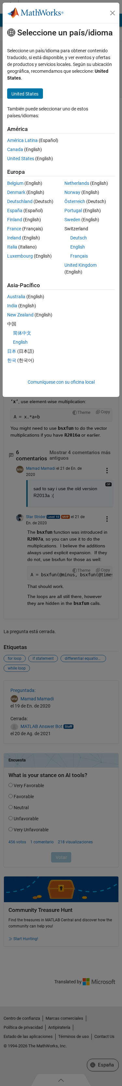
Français (79, 256)
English (77, 246)
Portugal (73, 210)
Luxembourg (20, 256)
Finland (14, 219)
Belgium (15, 183)
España (14, 210)
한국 (11, 360)
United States (20, 158)
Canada (15, 149)
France (14, 228)
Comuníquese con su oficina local (61, 382)
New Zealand (20, 314)
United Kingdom (80, 265)
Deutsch (78, 237)
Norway (72, 192)
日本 (11, 351)
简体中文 (22, 333)
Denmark (16, 192)
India (12, 305)
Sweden (72, 219)
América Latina (22, 140)
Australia (16, 296)
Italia (12, 246)
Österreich (74, 201)
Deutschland (20, 201)
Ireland (14, 237)
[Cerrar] (112, 13)
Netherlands (76, 183)
